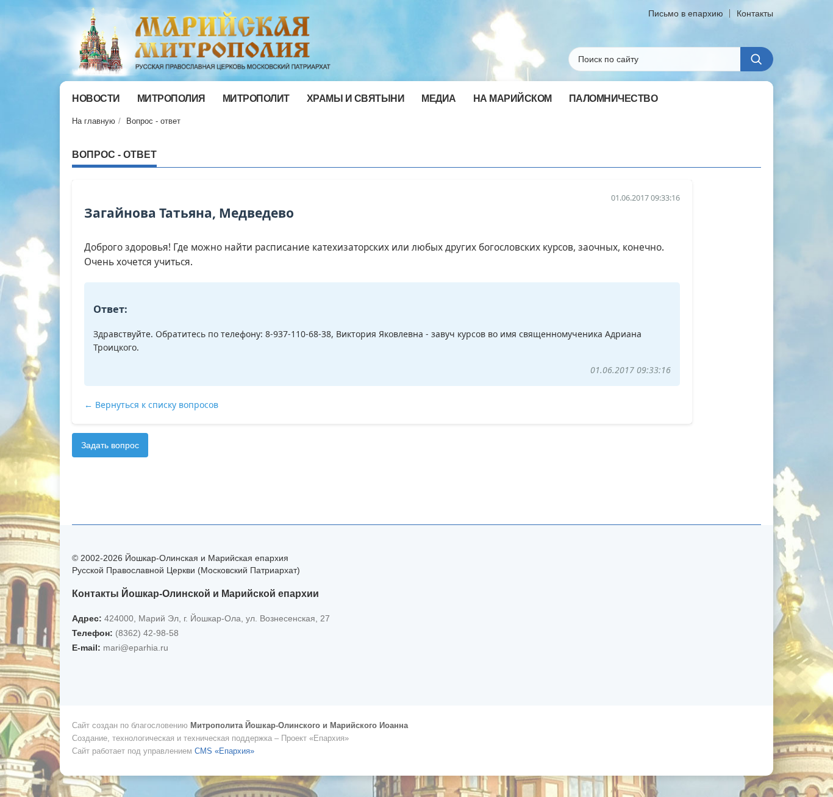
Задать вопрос (110, 445)
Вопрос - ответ (153, 121)
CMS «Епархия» (224, 751)
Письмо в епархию (685, 13)
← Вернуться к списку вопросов (151, 404)
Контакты (755, 13)
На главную (93, 121)
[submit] (756, 59)
